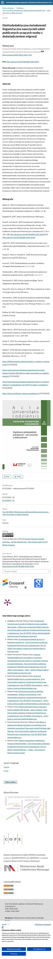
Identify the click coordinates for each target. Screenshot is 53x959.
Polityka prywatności (43, 924)
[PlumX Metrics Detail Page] (7, 602)
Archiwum (20, 8)
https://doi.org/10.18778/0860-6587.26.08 (18, 237)
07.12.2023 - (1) (8, 500)
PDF (7, 477)
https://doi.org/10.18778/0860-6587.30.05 (22, 62)
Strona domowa (8, 8)
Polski (6, 771)
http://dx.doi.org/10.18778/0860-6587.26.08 (27, 234)
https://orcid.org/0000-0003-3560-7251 (17, 55)
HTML (18, 477)
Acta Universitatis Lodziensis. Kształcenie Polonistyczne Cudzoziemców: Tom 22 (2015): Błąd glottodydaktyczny (26, 734)
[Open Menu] (2, 2)
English (6, 767)
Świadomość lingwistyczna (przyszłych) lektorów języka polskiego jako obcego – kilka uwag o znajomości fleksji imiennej (28, 624)
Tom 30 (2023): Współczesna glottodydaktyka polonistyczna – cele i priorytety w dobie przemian (26, 12)
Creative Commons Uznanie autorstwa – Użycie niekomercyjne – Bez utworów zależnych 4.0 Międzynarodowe (25, 542)
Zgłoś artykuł (10, 782)
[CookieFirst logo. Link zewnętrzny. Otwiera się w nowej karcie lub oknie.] (3, 927)
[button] (5, 924)
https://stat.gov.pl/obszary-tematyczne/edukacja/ (20, 393)
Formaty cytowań (10, 571)
